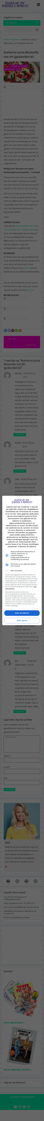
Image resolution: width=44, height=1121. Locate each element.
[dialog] (22, 560)
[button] (22, 570)
